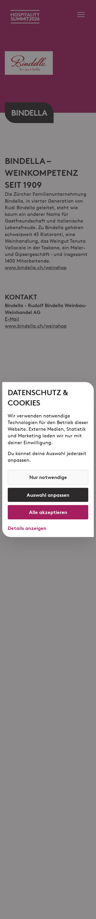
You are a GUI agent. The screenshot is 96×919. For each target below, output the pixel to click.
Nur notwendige (48, 477)
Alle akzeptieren (48, 512)
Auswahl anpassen (48, 495)
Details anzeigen (27, 528)
